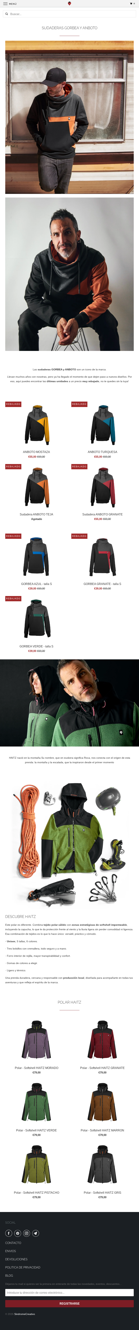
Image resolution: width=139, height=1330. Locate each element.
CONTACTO (13, 1243)
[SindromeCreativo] (69, 3)
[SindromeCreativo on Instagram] (27, 1233)
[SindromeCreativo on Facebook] (9, 1233)
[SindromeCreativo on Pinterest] (18, 1233)
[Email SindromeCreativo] (36, 1233)
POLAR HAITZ (69, 1002)
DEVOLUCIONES (16, 1259)
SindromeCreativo (24, 1314)
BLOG (9, 1275)
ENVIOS (10, 1251)
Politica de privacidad (22, 1267)
